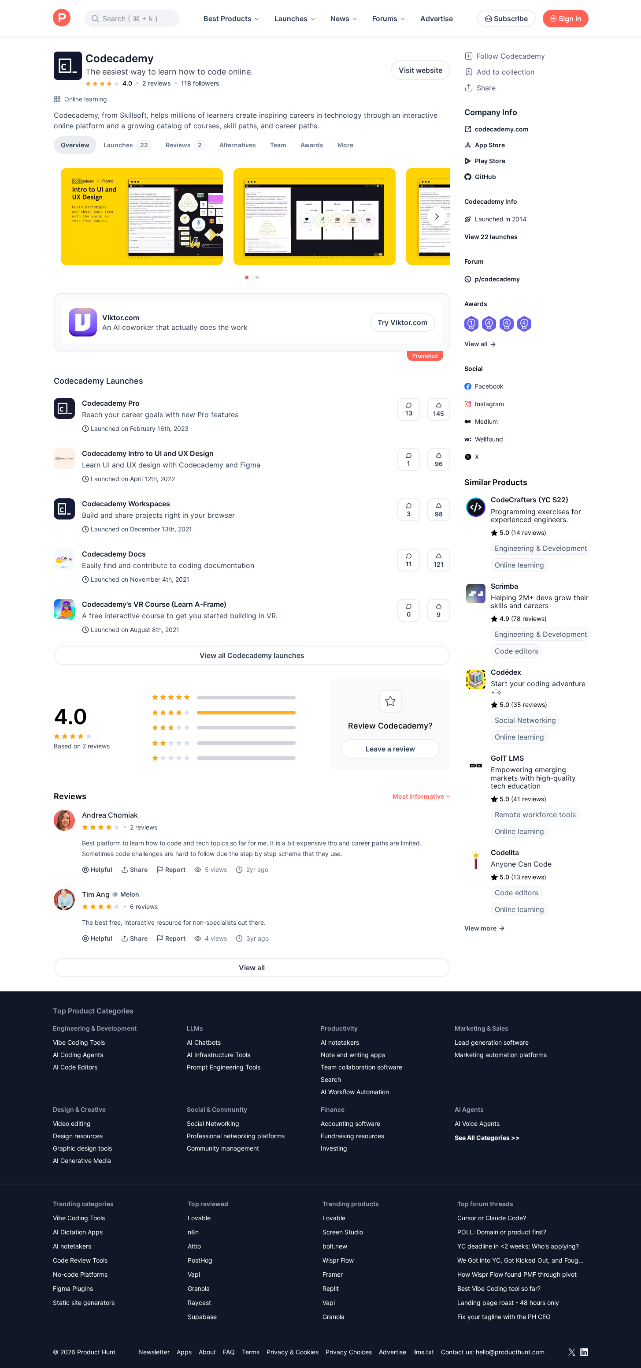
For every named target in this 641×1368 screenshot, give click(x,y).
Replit (330, 1288)
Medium (486, 421)
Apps (184, 1352)
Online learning (85, 99)
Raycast (199, 1302)
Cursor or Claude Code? (491, 1218)
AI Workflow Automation (355, 1091)
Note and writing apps (353, 1054)
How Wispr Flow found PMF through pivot (517, 1274)
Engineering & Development (541, 548)
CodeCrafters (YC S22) (529, 499)
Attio (194, 1246)
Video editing (72, 1123)
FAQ (229, 1352)
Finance (333, 1109)
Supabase (202, 1316)
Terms (250, 1352)
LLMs (195, 1028)
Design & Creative (79, 1109)
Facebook (489, 386)
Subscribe (511, 18)
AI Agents (469, 1109)
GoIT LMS (507, 758)
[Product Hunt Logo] (61, 18)
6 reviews (144, 906)
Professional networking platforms (236, 1136)
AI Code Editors (75, 1067)
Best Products (228, 18)
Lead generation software (492, 1042)
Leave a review (390, 748)
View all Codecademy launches (252, 655)
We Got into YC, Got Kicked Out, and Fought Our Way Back (520, 1261)
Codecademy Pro (111, 403)
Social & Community (217, 1109)
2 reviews (156, 83)
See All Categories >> (487, 1137)
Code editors (516, 651)
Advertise (436, 18)
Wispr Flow (338, 1260)
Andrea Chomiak (110, 815)
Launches (291, 18)
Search (331, 1079)
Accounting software (350, 1123)
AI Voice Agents (477, 1123)
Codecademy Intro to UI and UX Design (148, 453)
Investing (334, 1148)
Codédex (506, 672)
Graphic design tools (82, 1148)
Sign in (570, 18)
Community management (223, 1148)
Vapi (194, 1274)
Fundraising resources (352, 1136)
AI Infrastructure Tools (218, 1054)
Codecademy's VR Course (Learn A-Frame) (154, 604)
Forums (384, 18)
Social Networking (525, 720)
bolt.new (334, 1246)
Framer (332, 1274)
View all (252, 967)
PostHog (200, 1260)
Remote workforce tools (535, 814)
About (207, 1352)
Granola (199, 1288)
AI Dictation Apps (78, 1232)
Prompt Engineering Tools (223, 1067)
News (339, 18)
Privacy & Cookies (293, 1352)
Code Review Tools (80, 1260)
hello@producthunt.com (510, 1352)
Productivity (339, 1028)
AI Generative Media (82, 1160)
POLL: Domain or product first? (501, 1232)
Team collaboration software (361, 1067)
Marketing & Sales (481, 1028)
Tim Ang (96, 894)
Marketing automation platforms (501, 1054)
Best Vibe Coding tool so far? (499, 1288)
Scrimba (504, 586)
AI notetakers (340, 1042)
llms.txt (423, 1352)
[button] (345, 144)
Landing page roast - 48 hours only (508, 1302)
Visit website (420, 70)
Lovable (199, 1218)
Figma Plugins (73, 1288)
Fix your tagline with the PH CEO (504, 1316)
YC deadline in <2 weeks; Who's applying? (518, 1246)
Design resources (78, 1136)
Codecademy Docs (114, 553)
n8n (193, 1232)
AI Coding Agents (78, 1054)
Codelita (505, 852)
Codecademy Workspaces (126, 503)
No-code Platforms (80, 1274)
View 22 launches (491, 236)
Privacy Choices (349, 1352)
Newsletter (154, 1352)
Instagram (489, 403)
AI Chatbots (204, 1042)
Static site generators (84, 1302)
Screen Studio (342, 1232)
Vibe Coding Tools (79, 1042)
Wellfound (489, 439)
